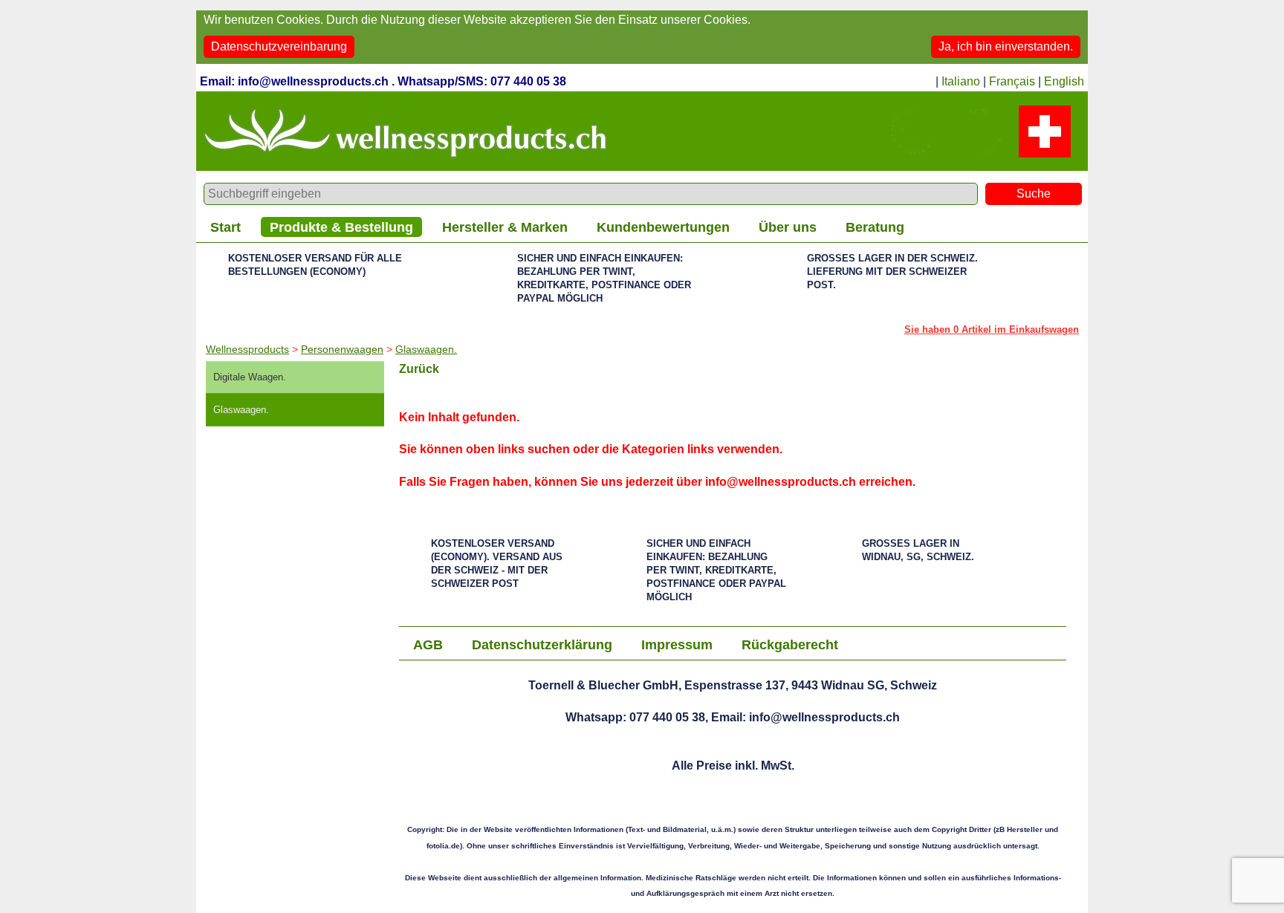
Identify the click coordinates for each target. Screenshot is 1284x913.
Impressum (677, 644)
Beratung (875, 227)
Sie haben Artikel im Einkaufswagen (991, 329)
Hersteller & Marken (505, 227)
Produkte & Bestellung (341, 227)
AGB (428, 644)
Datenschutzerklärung (542, 644)
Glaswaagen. (426, 349)
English (1064, 81)
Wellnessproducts (247, 349)
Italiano (960, 81)
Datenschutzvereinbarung (279, 46)
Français (1012, 81)
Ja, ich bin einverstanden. (1005, 46)
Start (225, 227)
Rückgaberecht (790, 644)
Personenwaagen (342, 349)
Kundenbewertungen (663, 227)
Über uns (788, 227)
